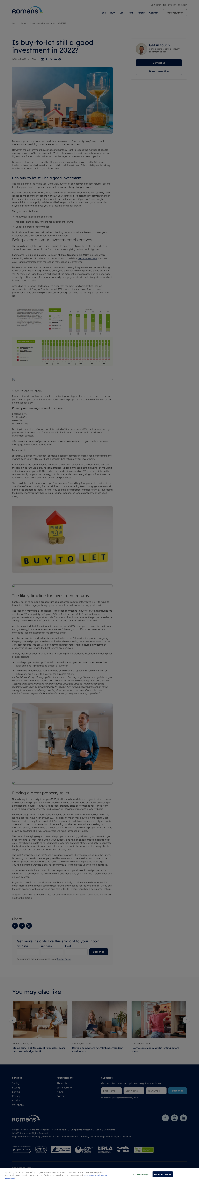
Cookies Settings (140, 1174)
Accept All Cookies (162, 1174)
